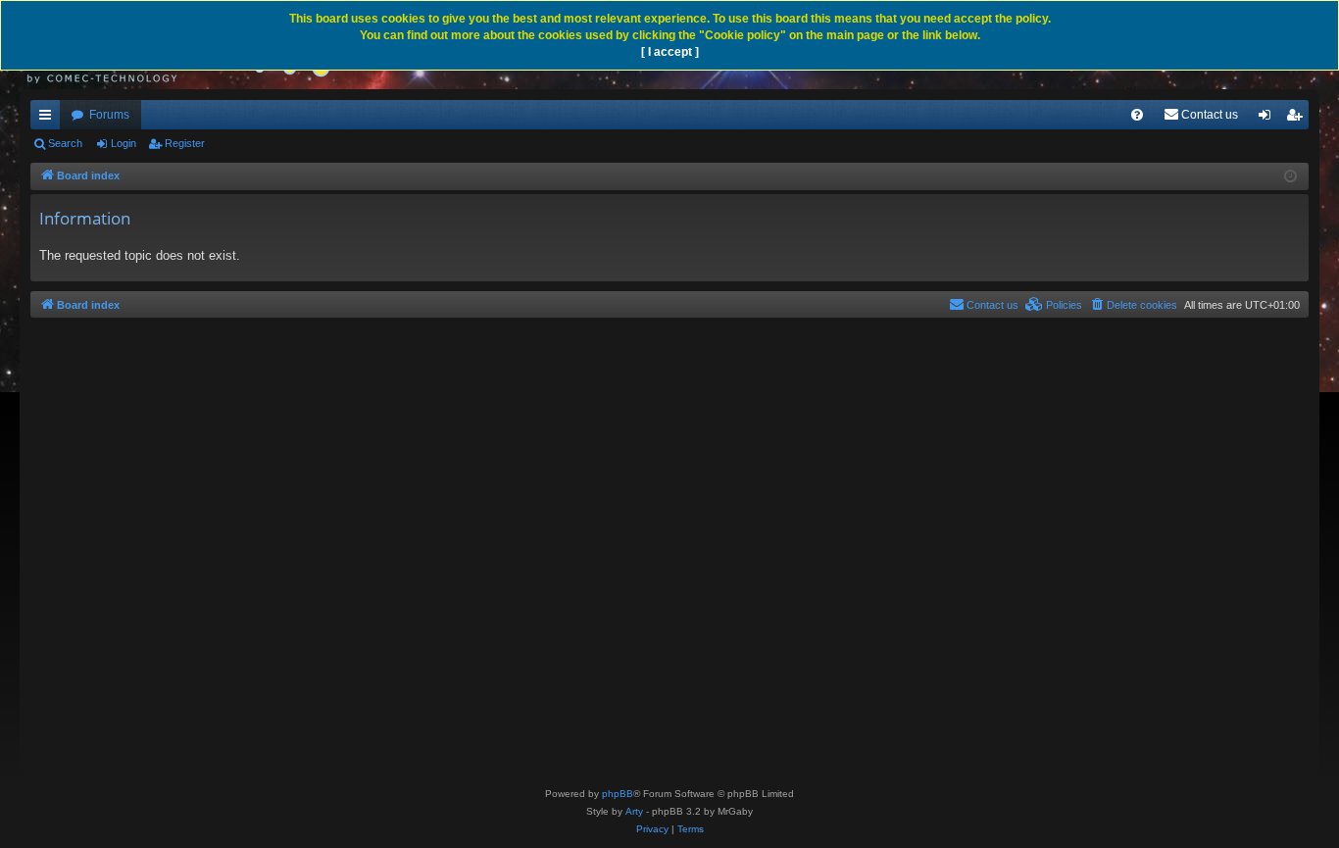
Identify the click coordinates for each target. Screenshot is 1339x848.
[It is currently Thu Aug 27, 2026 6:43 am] (1290, 177)
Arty (634, 811)
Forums (109, 115)
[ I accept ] (670, 52)
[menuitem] (1137, 114)
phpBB (617, 793)
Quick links (49, 118)
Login (123, 143)
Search (65, 143)
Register (185, 143)
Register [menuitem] (1298, 118)
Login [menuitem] (1268, 118)
